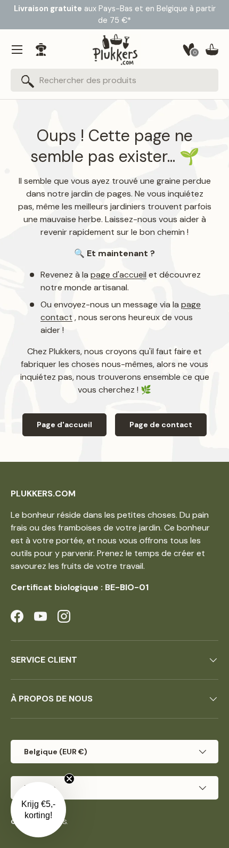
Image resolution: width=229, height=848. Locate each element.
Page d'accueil (64, 424)
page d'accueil (118, 274)
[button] (212, 49)
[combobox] (114, 80)
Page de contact (160, 424)
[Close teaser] (69, 778)
